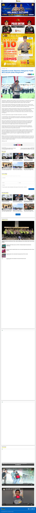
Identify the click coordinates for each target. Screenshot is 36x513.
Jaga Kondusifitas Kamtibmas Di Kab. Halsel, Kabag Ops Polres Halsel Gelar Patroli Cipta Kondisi (18, 242)
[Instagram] (18, 145)
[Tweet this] (30, 74)
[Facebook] (14, 145)
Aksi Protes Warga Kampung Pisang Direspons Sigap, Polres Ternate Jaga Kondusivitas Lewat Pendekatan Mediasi (29, 169)
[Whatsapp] (33, 74)
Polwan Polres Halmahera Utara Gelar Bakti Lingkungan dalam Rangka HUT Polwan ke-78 (7, 169)
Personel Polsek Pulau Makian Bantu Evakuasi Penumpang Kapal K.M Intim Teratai (9, 148)
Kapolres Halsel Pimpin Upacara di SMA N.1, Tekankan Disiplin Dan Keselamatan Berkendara (18, 245)
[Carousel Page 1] (15, 464)
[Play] (3, 484)
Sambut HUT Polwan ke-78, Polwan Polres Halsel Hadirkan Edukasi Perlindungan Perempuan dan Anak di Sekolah (18, 169)
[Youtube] (20, 145)
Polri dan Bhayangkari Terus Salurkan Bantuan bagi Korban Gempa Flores (18, 160)
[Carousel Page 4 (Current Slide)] (19, 464)
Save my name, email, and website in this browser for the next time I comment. (15, 187)
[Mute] (31, 484)
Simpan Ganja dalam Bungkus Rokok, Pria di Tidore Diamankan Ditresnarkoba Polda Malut (27, 148)
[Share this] (28, 74)
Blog (2, 74)
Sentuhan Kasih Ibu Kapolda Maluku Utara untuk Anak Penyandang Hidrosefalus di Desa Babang (20, 250)
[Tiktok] (21, 145)
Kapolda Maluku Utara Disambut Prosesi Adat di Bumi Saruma (16, 258)
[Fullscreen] (32, 484)
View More (18, 214)
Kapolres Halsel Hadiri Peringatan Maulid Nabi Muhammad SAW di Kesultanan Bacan (6, 160)
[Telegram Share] (31, 74)
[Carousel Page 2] (16, 464)
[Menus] (2, 1)
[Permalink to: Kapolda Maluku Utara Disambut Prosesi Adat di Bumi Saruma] (4, 292)
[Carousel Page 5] (20, 464)
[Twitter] (16, 145)
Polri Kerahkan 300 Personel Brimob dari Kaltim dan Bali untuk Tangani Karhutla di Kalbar (28, 160)
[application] (18, 477)
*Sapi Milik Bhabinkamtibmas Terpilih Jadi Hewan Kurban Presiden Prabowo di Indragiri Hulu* (17, 463)
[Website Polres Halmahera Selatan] (3, 508)
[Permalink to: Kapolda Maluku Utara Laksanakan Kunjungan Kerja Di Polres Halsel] (4, 255)
